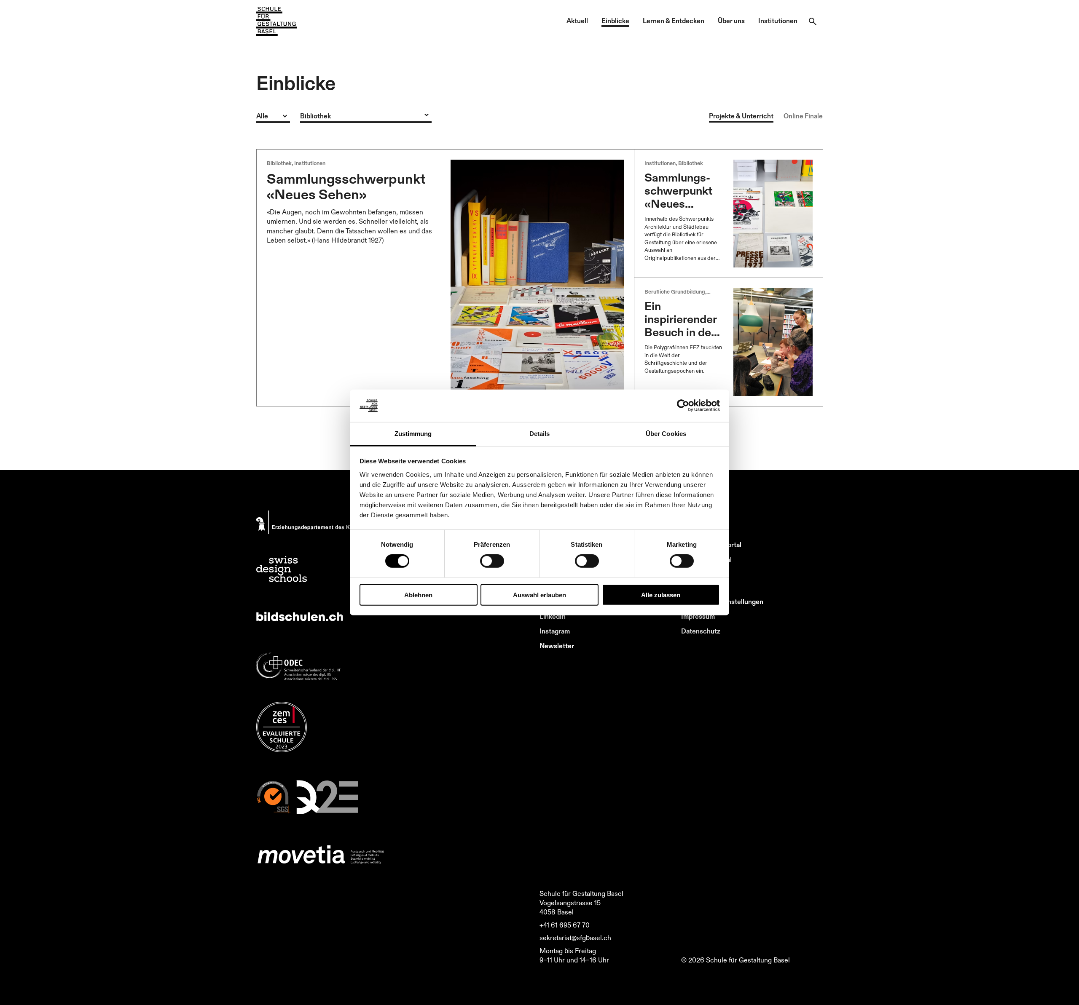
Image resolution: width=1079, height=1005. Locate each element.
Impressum (698, 616)
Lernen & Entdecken (673, 20)
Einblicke (615, 20)
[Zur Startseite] (276, 21)
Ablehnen (418, 594)
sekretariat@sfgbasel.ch (575, 937)
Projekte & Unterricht (741, 115)
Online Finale (803, 115)
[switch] (492, 561)
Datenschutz (700, 631)
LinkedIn (553, 616)
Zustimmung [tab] (413, 433)
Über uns (731, 20)
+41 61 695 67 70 (565, 925)
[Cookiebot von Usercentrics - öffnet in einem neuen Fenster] (683, 405)
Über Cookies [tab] (666, 433)
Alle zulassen (660, 594)
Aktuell (577, 20)
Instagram (555, 631)
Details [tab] (539, 433)
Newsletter (557, 645)
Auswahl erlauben (539, 594)
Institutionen (777, 20)
